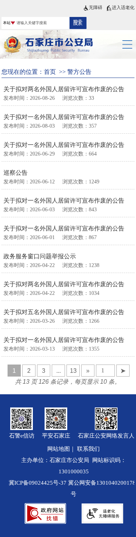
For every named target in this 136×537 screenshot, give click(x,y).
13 (73, 371)
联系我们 (88, 449)
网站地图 (58, 449)
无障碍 (95, 7)
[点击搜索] (78, 22)
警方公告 (79, 72)
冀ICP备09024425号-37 (37, 483)
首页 (50, 72)
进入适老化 (123, 7)
